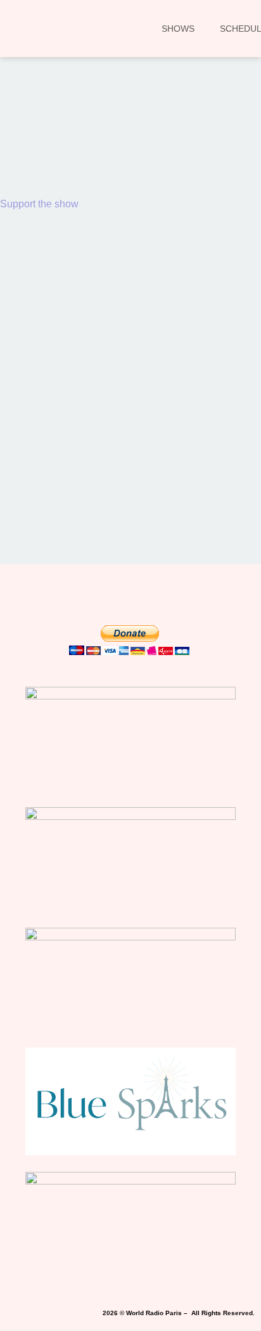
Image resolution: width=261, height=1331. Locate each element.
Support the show (39, 203)
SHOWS (178, 28)
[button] (27, 150)
